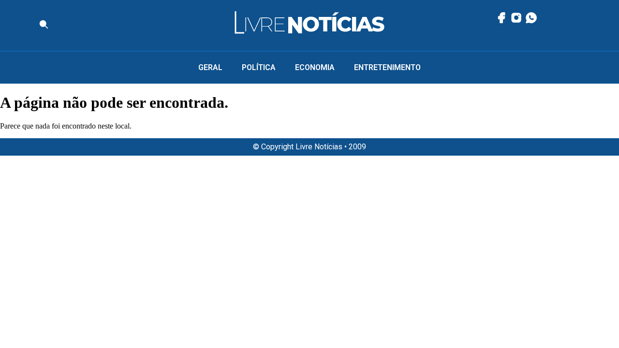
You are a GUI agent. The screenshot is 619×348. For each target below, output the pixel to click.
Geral (210, 67)
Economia (315, 67)
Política (259, 67)
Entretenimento (387, 67)
